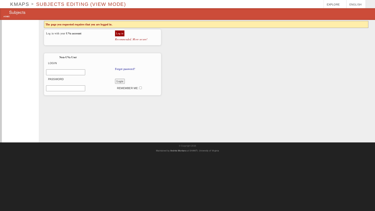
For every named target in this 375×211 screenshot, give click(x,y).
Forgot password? (125, 69)
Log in (120, 33)
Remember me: (128, 88)
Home (7, 17)
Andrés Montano (178, 150)
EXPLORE (333, 4)
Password (56, 79)
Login (52, 63)
